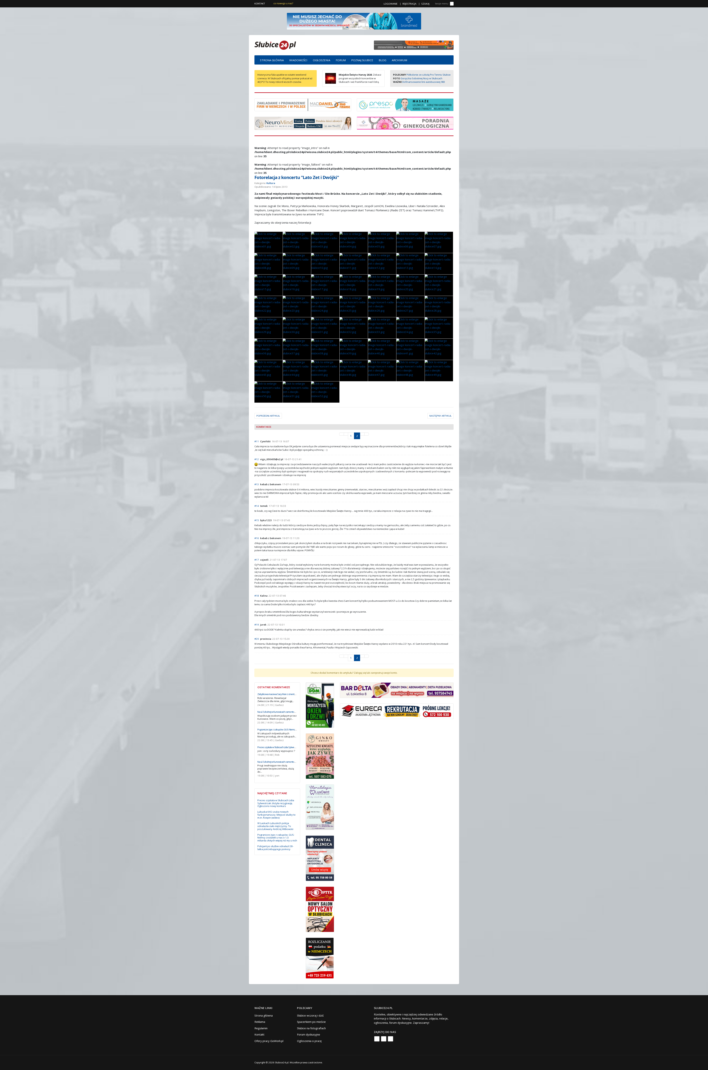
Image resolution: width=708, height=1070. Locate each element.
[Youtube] (390, 1038)
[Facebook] (376, 1038)
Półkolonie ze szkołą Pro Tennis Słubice (429, 74)
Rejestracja (409, 3)
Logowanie (391, 3)
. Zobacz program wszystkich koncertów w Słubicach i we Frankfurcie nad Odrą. (360, 78)
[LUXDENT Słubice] (320, 807)
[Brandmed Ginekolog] (405, 123)
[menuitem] (272, 60)
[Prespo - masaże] (405, 104)
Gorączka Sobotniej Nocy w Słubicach (421, 78)
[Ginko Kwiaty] (320, 756)
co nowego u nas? (283, 3)
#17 (256, 559)
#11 (256, 441)
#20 (256, 638)
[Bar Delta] (397, 690)
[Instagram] (383, 1038)
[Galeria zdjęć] (268, 242)
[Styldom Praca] (320, 705)
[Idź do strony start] (341, 434)
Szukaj (425, 3)
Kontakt (259, 3)
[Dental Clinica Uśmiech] (320, 858)
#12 (256, 459)
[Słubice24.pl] (275, 44)
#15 (256, 520)
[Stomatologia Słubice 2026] (414, 45)
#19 (256, 624)
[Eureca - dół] (397, 711)
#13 (256, 484)
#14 (256, 506)
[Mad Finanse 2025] (302, 104)
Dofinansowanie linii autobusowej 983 (423, 82)
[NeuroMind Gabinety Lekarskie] (302, 123)
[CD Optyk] (320, 909)
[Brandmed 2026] (354, 21)
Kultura (270, 183)
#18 (256, 595)
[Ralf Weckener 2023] (320, 958)
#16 (256, 538)
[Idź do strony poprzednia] (346, 434)
